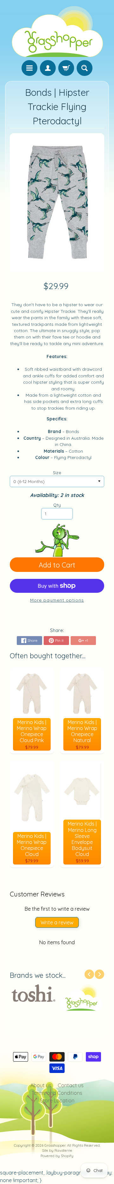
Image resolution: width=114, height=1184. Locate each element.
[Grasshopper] (57, 31)
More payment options (57, 600)
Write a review (57, 922)
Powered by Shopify (57, 1156)
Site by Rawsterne (57, 1150)
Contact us (71, 1085)
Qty (57, 504)
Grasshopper (55, 1145)
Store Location (57, 1100)
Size (57, 472)
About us (40, 1085)
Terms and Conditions (57, 1093)
